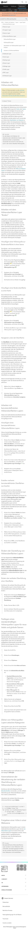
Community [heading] (4, 879)
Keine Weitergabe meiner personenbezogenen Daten (14, 927)
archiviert (22, 90)
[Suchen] (22, 2)
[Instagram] (21, 869)
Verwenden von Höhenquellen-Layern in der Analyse (14, 46)
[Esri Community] (18, 869)
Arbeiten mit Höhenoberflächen (11, 50)
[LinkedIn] (25, 866)
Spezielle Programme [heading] (6, 889)
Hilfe (15, 10)
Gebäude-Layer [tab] (7, 53)
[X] (21, 866)
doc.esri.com (12, 15)
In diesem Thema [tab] (6, 101)
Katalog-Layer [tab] (6, 60)
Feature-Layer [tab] (6, 26)
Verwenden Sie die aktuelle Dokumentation (13, 95)
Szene (24, 109)
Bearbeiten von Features (16, 120)
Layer (17, 22)
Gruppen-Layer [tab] (7, 30)
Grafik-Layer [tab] (6, 69)
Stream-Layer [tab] (6, 63)
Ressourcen (22, 6)
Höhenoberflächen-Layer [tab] (9, 36)
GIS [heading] (2, 882)
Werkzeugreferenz (23, 10)
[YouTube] (25, 869)
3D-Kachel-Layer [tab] (7, 75)
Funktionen (13, 6)
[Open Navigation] (26, 2)
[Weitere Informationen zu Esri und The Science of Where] (4, 869)
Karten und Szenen (9, 22)
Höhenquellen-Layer (8, 42)
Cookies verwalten (7, 923)
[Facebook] (18, 866)
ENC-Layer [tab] (6, 72)
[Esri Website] (4, 2)
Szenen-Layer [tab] (6, 33)
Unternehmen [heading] (4, 886)
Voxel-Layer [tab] (6, 57)
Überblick (5, 6)
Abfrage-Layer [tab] (6, 66)
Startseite (4, 10)
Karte (17, 109)
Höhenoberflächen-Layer (9, 24)
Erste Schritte (10, 10)
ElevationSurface (5, 791)
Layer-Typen (22, 22)
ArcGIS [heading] (3, 875)
